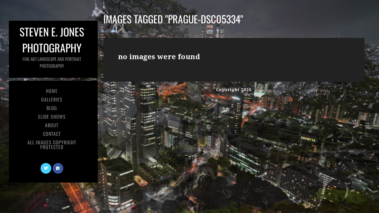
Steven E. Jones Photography (52, 46)
